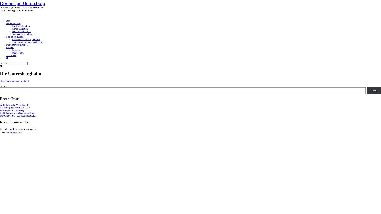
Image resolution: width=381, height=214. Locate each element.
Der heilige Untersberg (22, 3)
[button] (1, 13)
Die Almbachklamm (21, 31)
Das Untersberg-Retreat (17, 45)
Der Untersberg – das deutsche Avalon (18, 115)
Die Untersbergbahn (21, 26)
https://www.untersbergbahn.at (14, 81)
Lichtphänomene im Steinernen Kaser (17, 113)
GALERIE (11, 55)
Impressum (17, 50)
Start (8, 20)
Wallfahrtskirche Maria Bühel (14, 105)
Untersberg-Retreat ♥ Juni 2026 (15, 107)
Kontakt (10, 47)
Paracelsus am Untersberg (12, 110)
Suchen (3, 86)
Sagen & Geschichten (22, 34)
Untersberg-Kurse (14, 37)
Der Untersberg (13, 23)
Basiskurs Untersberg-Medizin (26, 39)
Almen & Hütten (20, 28)
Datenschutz (18, 53)
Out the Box (16, 132)
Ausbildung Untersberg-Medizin (27, 42)
